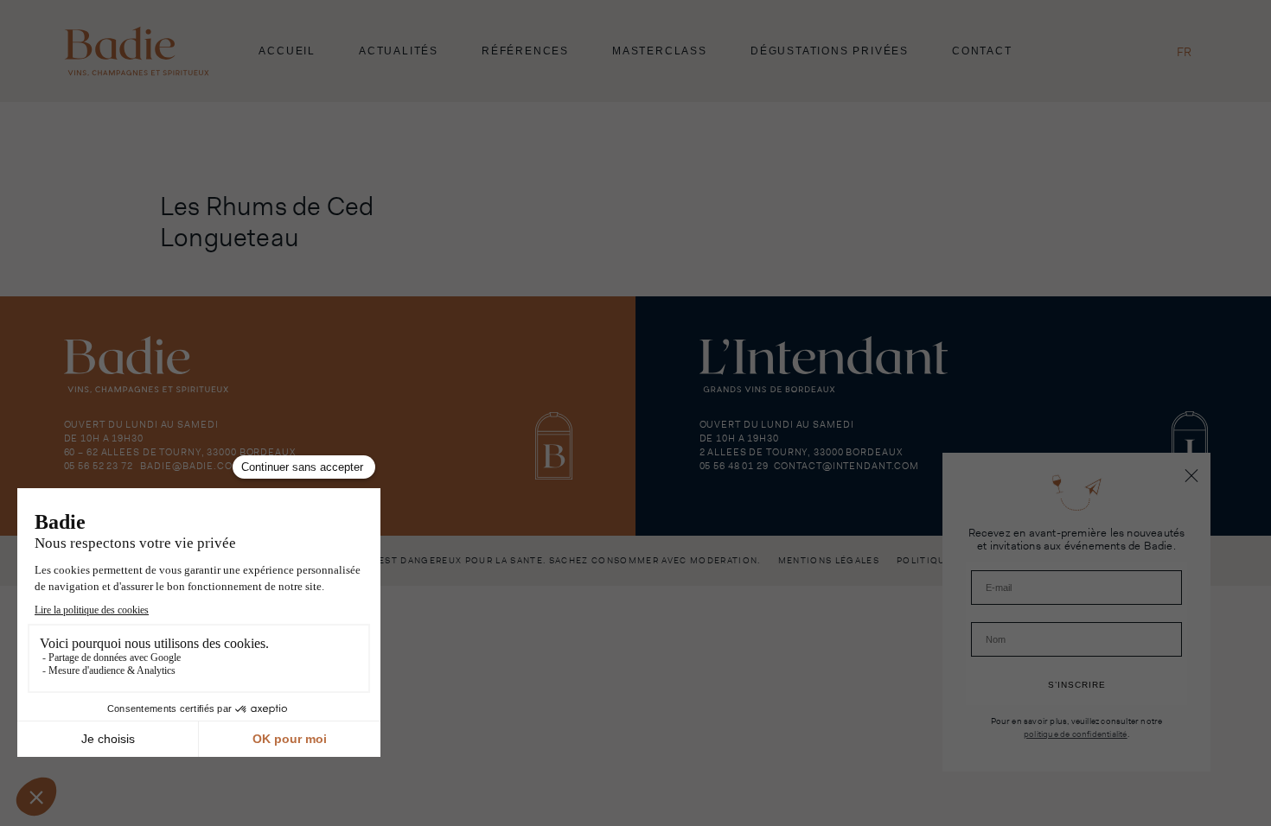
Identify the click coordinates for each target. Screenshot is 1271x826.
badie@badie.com (190, 466)
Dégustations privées (829, 51)
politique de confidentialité (1075, 733)
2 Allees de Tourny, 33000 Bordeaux (801, 452)
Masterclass (659, 51)
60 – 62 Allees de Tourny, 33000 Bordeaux (180, 452)
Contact (982, 51)
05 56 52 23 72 (98, 466)
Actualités (398, 51)
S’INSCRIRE (1077, 684)
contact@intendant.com (846, 466)
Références (525, 51)
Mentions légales (828, 560)
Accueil (287, 51)
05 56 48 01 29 (734, 466)
